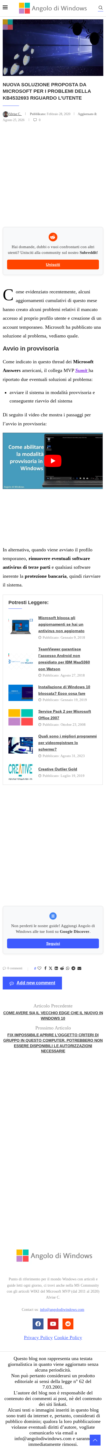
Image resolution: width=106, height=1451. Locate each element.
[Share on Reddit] (62, 968)
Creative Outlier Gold (57, 769)
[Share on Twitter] (50, 968)
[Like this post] (39, 968)
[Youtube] (53, 1323)
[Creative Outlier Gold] (20, 772)
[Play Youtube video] (53, 461)
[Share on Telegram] (73, 968)
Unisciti (53, 264)
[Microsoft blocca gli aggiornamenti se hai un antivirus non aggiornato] (20, 627)
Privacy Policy (38, 1337)
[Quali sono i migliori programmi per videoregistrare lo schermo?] (20, 745)
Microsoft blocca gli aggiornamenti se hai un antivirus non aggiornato (61, 624)
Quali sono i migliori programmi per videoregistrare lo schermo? (67, 743)
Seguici (53, 943)
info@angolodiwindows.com (62, 1310)
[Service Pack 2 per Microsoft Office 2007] (20, 717)
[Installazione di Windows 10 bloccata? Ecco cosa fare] (20, 693)
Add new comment (36, 982)
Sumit (82, 370)
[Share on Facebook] (45, 968)
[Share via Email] (79, 968)
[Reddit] (68, 1323)
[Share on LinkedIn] (56, 968)
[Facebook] (38, 1323)
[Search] (100, 8)
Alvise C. (15, 114)
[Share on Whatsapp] (67, 968)
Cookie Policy (68, 1337)
